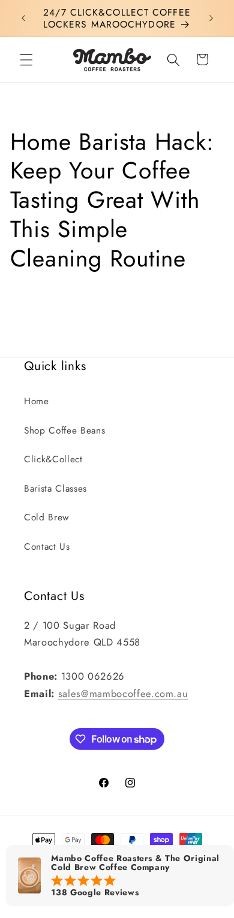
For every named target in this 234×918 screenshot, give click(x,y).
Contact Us (47, 546)
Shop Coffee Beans (64, 430)
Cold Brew (46, 517)
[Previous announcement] (23, 18)
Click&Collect (53, 459)
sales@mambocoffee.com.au (123, 693)
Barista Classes (55, 488)
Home (36, 401)
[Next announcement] (211, 18)
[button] (26, 59)
